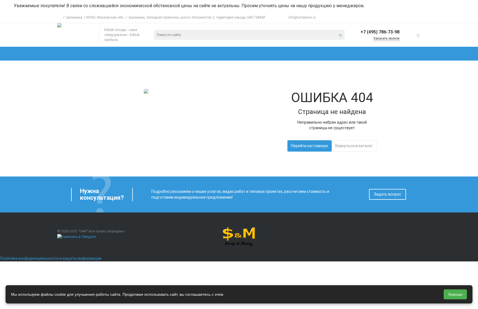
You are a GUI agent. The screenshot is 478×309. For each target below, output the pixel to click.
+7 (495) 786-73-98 (379, 32)
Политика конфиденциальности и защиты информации (51, 258)
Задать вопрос (387, 194)
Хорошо (455, 294)
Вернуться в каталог (354, 146)
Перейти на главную (309, 146)
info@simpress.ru (302, 17)
